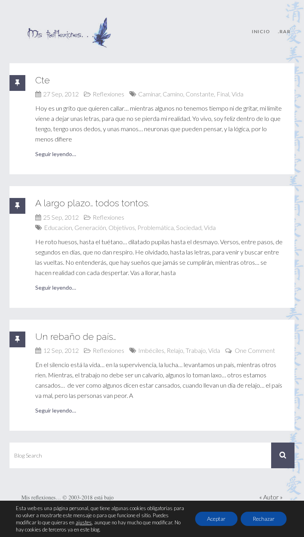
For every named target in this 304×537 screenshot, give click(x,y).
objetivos (121, 227)
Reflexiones (108, 94)
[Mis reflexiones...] (68, 22)
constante (200, 94)
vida (237, 94)
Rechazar (264, 518)
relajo (175, 350)
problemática (155, 227)
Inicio (261, 31)
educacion (58, 227)
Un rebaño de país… (75, 336)
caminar (149, 94)
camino (173, 94)
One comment (255, 350)
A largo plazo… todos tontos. (92, 203)
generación (90, 227)
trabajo (196, 350)
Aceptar (216, 518)
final (223, 94)
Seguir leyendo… (55, 154)
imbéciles (151, 350)
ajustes (84, 522)
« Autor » (271, 497)
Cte (42, 80)
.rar (284, 31)
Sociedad (188, 227)
